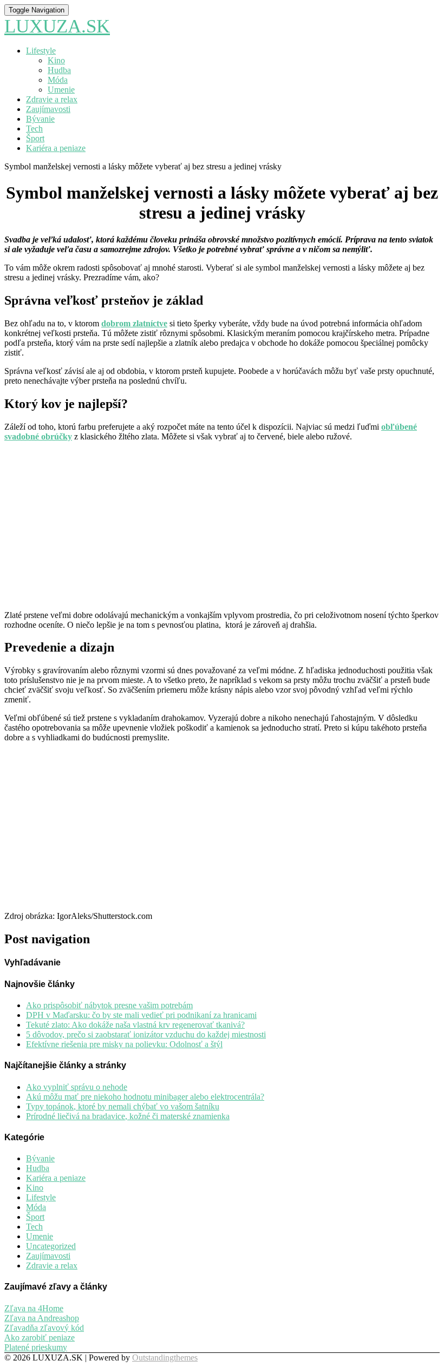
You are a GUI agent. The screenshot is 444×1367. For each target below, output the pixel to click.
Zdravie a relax (51, 99)
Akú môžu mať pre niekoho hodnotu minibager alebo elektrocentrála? (145, 1096)
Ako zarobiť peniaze (39, 1337)
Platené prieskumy (35, 1347)
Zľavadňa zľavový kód (44, 1327)
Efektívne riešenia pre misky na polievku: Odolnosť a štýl (124, 1044)
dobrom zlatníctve (134, 323)
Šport (35, 138)
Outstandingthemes (165, 1357)
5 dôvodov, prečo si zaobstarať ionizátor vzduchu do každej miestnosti (146, 1034)
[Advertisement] (222, 526)
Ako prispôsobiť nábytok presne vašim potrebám (109, 1005)
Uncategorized (51, 1246)
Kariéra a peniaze (56, 148)
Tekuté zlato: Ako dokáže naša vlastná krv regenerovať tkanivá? (135, 1024)
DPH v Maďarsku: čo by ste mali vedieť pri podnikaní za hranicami (141, 1015)
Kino (56, 60)
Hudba (59, 70)
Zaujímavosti (48, 109)
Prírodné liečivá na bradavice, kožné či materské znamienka (128, 1116)
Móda (58, 79)
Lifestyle (41, 50)
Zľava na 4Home (33, 1308)
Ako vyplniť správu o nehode (76, 1087)
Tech (34, 128)
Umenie (61, 89)
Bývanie (40, 118)
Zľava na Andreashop (41, 1318)
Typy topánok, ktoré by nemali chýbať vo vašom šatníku (122, 1106)
